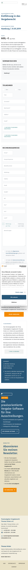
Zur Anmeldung (8, 490)
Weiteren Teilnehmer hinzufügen (10, 128)
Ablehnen (14, 302)
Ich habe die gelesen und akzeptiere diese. (15, 253)
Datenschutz (12, 563)
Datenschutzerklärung (18, 260)
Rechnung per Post (8, 225)
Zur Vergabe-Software (8, 431)
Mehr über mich (5, 556)
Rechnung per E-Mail (21, 225)
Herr (7, 89)
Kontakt (14, 567)
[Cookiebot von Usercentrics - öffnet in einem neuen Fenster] (19, 266)
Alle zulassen (14, 297)
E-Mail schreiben (14, 351)
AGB (4, 563)
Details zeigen (19, 292)
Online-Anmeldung (14, 314)
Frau (19, 89)
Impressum (22, 563)
